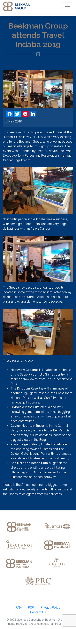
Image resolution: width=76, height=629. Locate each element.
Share (9, 114)
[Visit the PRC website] (38, 581)
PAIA (19, 607)
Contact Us (38, 612)
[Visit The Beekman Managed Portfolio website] (19, 526)
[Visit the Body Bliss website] (57, 563)
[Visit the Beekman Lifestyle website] (19, 563)
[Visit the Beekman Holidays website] (57, 544)
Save (25, 114)
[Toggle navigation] (67, 6)
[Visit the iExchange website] (19, 544)
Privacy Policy (50, 607)
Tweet (17, 114)
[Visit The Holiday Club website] (57, 526)
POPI (31, 607)
